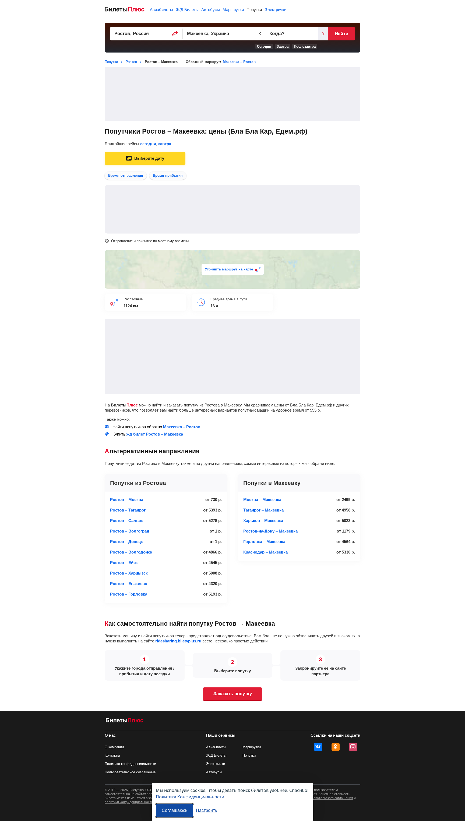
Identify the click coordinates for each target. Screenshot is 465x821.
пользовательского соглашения (329, 798)
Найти (341, 33)
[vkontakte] (318, 747)
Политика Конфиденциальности (190, 797)
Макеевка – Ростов (239, 62)
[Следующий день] (323, 33)
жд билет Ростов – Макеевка (154, 434)
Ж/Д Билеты (187, 9)
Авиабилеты (161, 9)
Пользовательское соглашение (130, 772)
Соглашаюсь (174, 810)
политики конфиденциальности (129, 802)
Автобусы (210, 9)
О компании (114, 747)
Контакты (112, 755)
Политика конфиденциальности (130, 764)
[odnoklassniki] (336, 747)
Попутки (254, 9)
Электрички (275, 9)
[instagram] (353, 747)
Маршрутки (233, 9)
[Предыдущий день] (260, 33)
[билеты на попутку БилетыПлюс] (125, 721)
